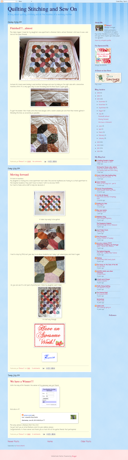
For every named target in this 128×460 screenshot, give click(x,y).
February (102, 135)
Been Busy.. (100, 205)
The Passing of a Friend (104, 177)
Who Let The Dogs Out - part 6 (106, 184)
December (102, 102)
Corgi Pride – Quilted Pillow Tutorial (107, 253)
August (101, 111)
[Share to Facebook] (54, 161)
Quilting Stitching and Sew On (42, 8)
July (100, 114)
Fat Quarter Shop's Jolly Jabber (107, 167)
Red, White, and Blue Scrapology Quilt (106, 198)
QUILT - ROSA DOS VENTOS (105, 246)
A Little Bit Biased (102, 195)
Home (50, 441)
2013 (98, 142)
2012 (98, 145)
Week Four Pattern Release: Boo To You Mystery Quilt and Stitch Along (107, 169)
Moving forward (19, 174)
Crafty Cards (100, 301)
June (100, 126)
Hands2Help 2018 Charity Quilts (106, 260)
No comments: (37, 162)
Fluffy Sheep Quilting (103, 286)
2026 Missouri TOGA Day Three (106, 190)
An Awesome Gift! (102, 294)
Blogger (74, 456)
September (102, 108)
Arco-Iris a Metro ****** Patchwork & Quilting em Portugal (107, 244)
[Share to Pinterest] (56, 161)
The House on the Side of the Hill (107, 265)
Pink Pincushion (102, 237)
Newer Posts (13, 441)
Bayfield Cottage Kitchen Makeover (107, 225)
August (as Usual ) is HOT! (105, 162)
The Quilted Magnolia (103, 251)
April (100, 129)
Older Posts (86, 441)
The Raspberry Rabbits (104, 224)
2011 (98, 148)
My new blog (100, 266)
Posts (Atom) (20, 446)
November (102, 105)
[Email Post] (45, 162)
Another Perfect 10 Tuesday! (105, 238)
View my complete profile (103, 40)
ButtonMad (100, 299)
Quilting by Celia (102, 204)
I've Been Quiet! (101, 212)
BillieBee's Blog (101, 217)
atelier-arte (100, 306)
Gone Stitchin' (101, 182)
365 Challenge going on (104, 307)
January (101, 138)
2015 (98, 96)
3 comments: (36, 368)
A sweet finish (101, 274)
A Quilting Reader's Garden (105, 161)
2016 (98, 93)
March (101, 132)
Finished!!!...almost (21, 28)
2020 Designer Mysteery (104, 218)
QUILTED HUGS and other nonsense (105, 272)
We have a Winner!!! (22, 381)
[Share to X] (52, 161)
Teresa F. (109, 26)
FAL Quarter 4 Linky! (103, 288)
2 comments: (36, 434)
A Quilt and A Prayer (103, 279)
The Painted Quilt (102, 293)
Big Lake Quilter (102, 210)
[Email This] (49, 161)
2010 (98, 151)
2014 (98, 99)
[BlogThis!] (50, 161)
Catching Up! (100, 232)
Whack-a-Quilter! (102, 281)
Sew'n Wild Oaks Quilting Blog (106, 175)
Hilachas (99, 258)
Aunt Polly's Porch (102, 230)
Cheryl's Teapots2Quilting (104, 189)
